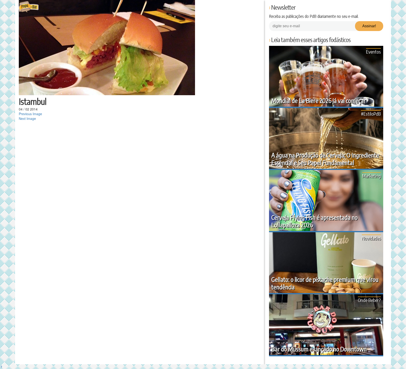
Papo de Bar (29, 7)
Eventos (373, 52)
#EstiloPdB (371, 114)
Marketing (371, 176)
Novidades (371, 238)
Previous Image (30, 113)
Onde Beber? (369, 300)
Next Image (27, 118)
